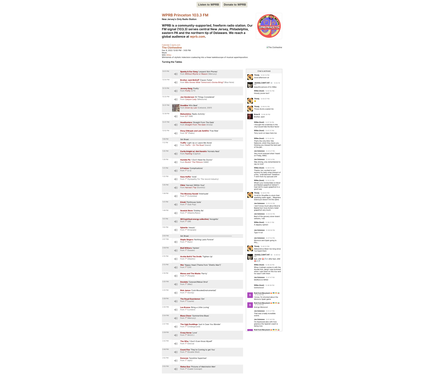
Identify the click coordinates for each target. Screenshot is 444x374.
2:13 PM (165, 264)
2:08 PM (165, 248)
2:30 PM (165, 307)
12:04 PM (165, 80)
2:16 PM (165, 273)
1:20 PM (165, 151)
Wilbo (168, 55)
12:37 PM (165, 105)
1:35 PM (165, 185)
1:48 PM (165, 210)
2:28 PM (165, 298)
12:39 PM (165, 114)
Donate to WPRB (235, 4)
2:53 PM (165, 366)
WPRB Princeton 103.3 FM (185, 15)
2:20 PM (165, 281)
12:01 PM (165, 71)
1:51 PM (165, 219)
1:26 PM (165, 159)
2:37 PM (165, 324)
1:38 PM (165, 193)
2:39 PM (165, 332)
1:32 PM (165, 176)
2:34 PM (165, 315)
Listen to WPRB (208, 4)
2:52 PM (165, 358)
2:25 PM (165, 290)
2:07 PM (165, 239)
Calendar (166, 45)
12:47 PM (165, 122)
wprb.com (197, 36)
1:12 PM (165, 142)
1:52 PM (165, 227)
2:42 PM (165, 341)
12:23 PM (165, 97)
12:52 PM (165, 130)
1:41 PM (165, 202)
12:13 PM (165, 88)
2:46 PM (165, 349)
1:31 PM (165, 168)
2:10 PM (165, 256)
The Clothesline (172, 47)
